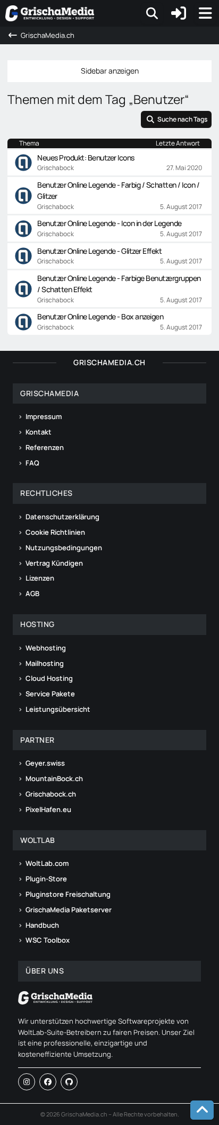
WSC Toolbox (48, 940)
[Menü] (205, 13)
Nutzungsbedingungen (64, 547)
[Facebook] (47, 1081)
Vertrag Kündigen (54, 563)
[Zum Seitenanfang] (202, 1110)
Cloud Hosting (49, 678)
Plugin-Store (46, 878)
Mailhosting (45, 663)
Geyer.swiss (45, 763)
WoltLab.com (47, 863)
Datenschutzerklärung (62, 516)
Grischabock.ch (51, 794)
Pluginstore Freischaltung (68, 894)
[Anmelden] (178, 13)
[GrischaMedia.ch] (49, 13)
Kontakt (39, 432)
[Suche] (152, 13)
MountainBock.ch (54, 778)
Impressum (44, 416)
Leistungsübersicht (58, 709)
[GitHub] (69, 1081)
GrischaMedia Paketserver (69, 909)
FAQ (32, 463)
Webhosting (46, 648)
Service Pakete (50, 693)
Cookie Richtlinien (55, 532)
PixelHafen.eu (48, 809)
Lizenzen (40, 578)
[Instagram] (26, 1081)
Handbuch (42, 925)
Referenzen (45, 447)
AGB (32, 593)
